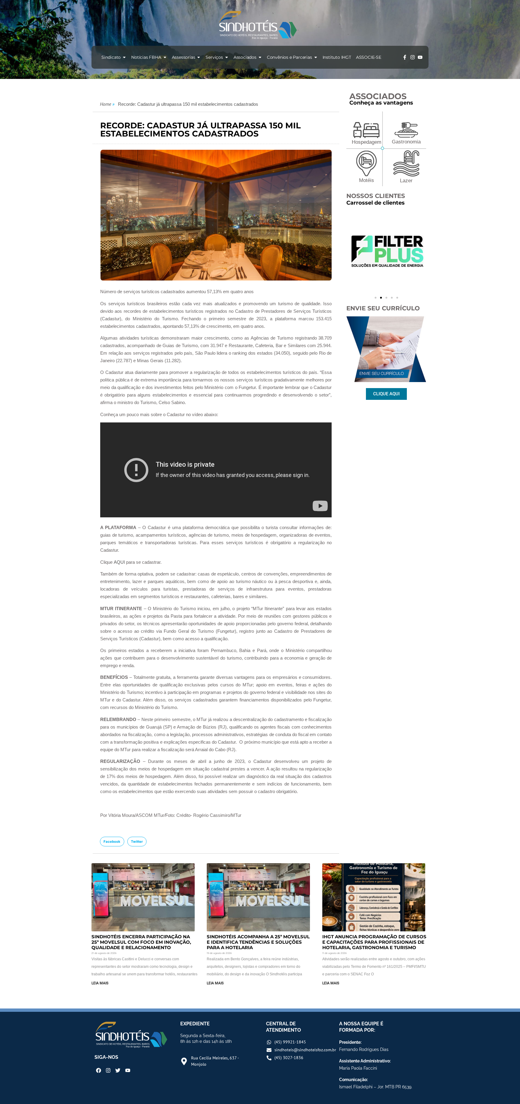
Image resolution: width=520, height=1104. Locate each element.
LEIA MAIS (99, 983)
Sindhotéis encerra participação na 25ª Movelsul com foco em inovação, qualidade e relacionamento (141, 942)
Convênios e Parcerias (289, 57)
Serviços (214, 57)
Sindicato (111, 57)
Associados (245, 57)
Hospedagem (366, 142)
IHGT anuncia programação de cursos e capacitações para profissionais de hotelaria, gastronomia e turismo (374, 942)
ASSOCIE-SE (368, 57)
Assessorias (183, 57)
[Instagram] (412, 57)
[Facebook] (98, 1070)
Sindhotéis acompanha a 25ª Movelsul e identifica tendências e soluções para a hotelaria (258, 942)
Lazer (406, 180)
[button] (112, 841)
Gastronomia (406, 142)
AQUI (119, 562)
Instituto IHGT (337, 57)
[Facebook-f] (405, 57)
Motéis (366, 180)
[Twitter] (118, 1070)
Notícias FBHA (146, 57)
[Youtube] (420, 57)
